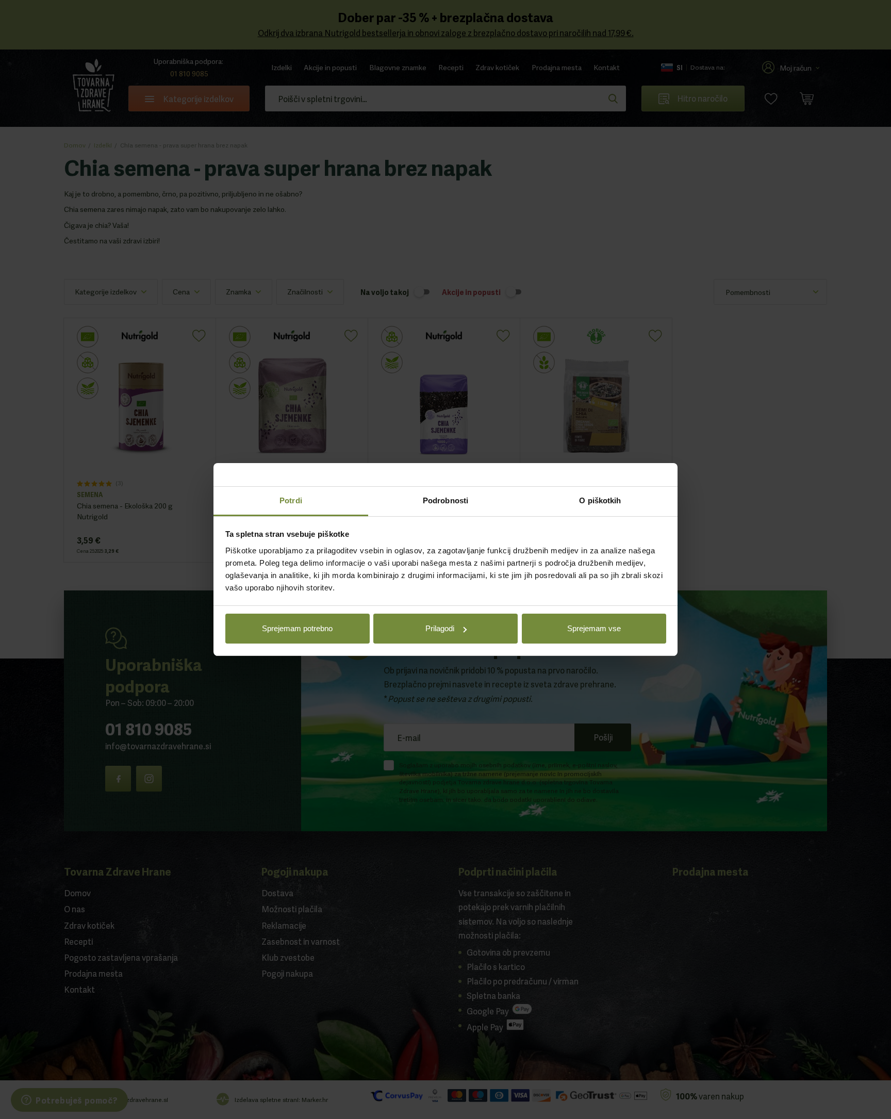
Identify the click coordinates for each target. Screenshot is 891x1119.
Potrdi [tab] (290, 500)
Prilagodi (439, 628)
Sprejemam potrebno (297, 628)
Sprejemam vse (594, 628)
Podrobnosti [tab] (445, 500)
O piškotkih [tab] (600, 500)
